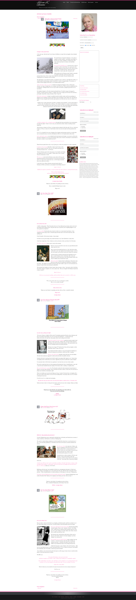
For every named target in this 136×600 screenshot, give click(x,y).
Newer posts (75, 18)
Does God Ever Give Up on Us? (49, 406)
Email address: (82, 42)
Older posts (39, 18)
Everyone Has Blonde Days (75, 2)
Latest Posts (83, 127)
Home (64, 2)
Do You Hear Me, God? (47, 193)
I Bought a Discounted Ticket (53, 18)
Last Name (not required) (84, 147)
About (68, 2)
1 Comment (51, 194)
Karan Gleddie (47, 14)
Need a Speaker (91, 2)
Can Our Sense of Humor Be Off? (50, 299)
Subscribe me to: (82, 45)
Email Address (82, 113)
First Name (82, 117)
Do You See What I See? (47, 490)
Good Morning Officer (83, 89)
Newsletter (83, 126)
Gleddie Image (84, 2)
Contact (96, 2)
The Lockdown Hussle (83, 93)
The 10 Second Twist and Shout (84, 91)
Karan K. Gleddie (43, 4)
